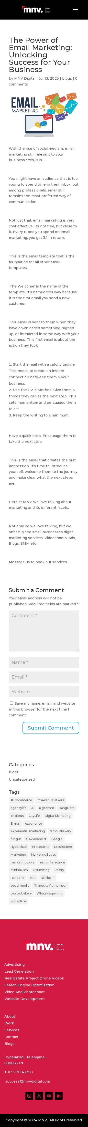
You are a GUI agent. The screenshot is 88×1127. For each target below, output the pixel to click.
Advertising (14, 964)
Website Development (24, 999)
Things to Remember (50, 885)
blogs (67, 78)
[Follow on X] (39, 1096)
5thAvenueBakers (50, 800)
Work (9, 1023)
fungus (16, 839)
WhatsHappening (50, 893)
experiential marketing (28, 831)
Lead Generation (19, 971)
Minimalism (19, 870)
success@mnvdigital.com (27, 1081)
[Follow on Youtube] (49, 1096)
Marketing (18, 854)
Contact (11, 1037)
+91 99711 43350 (18, 1072)
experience (33, 823)
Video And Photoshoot (24, 992)
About (9, 1016)
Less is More (63, 847)
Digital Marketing (58, 816)
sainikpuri (48, 878)
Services (11, 1030)
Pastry (59, 870)
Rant (32, 878)
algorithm (46, 808)
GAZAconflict (36, 839)
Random (17, 878)
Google (57, 839)
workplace (18, 901)
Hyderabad (19, 847)
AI (32, 808)
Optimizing (41, 870)
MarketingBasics (43, 854)
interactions (40, 847)
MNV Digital (24, 78)
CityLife (34, 816)
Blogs (9, 1044)
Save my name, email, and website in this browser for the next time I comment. (42, 709)
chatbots (17, 816)
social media (20, 885)
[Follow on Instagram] (29, 1096)
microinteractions (52, 862)
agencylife (18, 808)
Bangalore (67, 808)
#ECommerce (21, 800)
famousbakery (60, 831)
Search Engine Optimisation (29, 985)
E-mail (15, 823)
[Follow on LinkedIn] (59, 1096)
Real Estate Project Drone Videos (34, 978)
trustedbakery (21, 893)
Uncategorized (22, 779)
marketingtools (22, 862)
